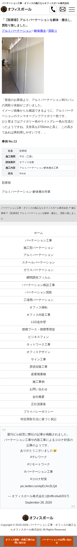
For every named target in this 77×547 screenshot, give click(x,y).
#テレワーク (38, 457)
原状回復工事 (38, 366)
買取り (52, 30)
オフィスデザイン (38, 352)
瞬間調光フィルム (38, 277)
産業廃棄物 (38, 374)
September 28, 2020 (38, 502)
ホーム (38, 232)
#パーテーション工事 (38, 471)
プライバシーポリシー (38, 411)
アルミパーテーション (17, 30)
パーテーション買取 (38, 292)
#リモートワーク (38, 464)
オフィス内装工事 (38, 314)
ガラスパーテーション (38, 270)
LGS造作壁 (38, 322)
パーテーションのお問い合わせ (56, 541)
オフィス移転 (38, 307)
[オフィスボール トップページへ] (17, 9)
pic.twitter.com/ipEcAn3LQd (38, 486)
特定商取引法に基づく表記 (38, 419)
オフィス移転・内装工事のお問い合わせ (20, 541)
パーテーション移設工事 (38, 285)
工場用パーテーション (38, 299)
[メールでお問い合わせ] (62, 9)
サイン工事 (38, 359)
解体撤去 (40, 30)
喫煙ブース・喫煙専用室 (38, 329)
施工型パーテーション (38, 247)
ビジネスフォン (38, 337)
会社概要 (38, 396)
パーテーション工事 (38, 240)
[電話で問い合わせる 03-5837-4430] (53, 9)
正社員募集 (38, 404)
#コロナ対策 (38, 479)
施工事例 (38, 381)
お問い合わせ (38, 389)
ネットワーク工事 (38, 344)
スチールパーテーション (38, 262)
